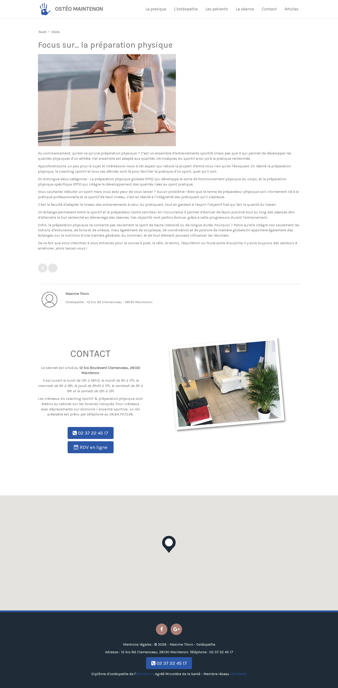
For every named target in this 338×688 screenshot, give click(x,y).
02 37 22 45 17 (92, 433)
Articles (291, 9)
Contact (269, 9)
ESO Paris (144, 674)
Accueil (42, 31)
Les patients (217, 9)
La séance (245, 9)
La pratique (156, 9)
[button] (169, 544)
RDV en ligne (93, 447)
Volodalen (238, 674)
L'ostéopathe (186, 9)
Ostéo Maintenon (79, 9)
